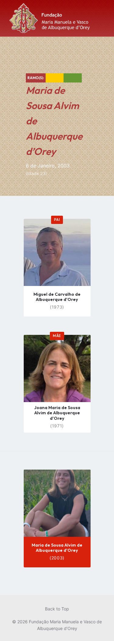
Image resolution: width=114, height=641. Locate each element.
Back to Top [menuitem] (57, 608)
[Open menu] (103, 18)
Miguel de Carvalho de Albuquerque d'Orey (57, 296)
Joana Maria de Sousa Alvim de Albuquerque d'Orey (57, 413)
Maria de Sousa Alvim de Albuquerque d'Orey (57, 547)
